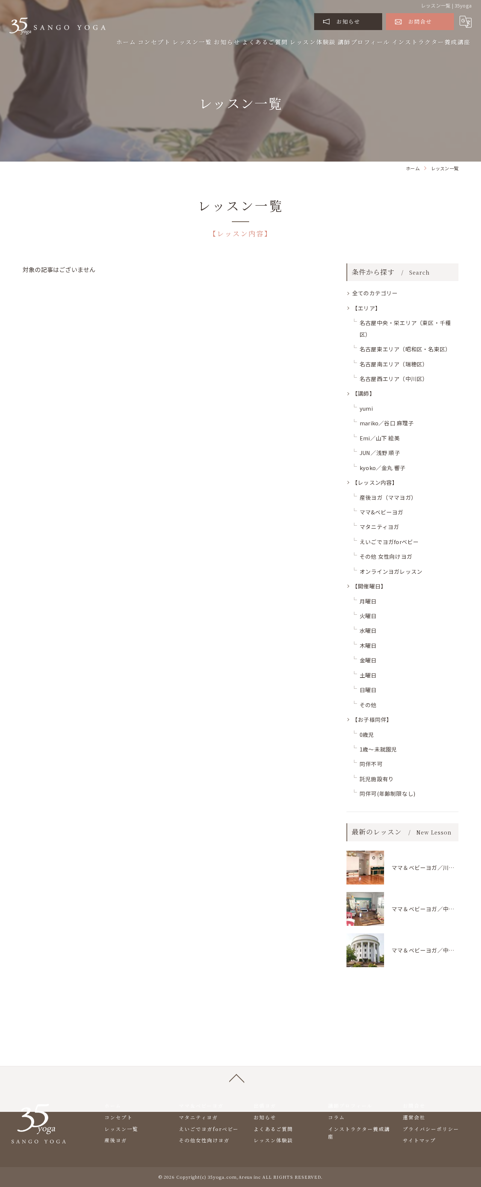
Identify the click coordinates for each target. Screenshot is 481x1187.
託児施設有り (377, 779)
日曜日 (368, 690)
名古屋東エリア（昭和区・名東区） (405, 349)
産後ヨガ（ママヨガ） (388, 497)
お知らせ (348, 21)
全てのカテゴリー (375, 293)
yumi (366, 408)
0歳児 (367, 734)
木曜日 (368, 645)
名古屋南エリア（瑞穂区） (394, 364)
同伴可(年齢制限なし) (387, 793)
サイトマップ (419, 1140)
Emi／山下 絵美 (380, 438)
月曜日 (368, 601)
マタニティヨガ (379, 527)
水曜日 (368, 630)
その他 (368, 705)
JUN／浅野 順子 (380, 453)
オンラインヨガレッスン (391, 571)
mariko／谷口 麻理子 (387, 423)
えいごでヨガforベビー (389, 542)
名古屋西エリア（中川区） (394, 379)
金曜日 (368, 660)
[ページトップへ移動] (236, 1077)
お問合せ (420, 21)
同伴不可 (371, 764)
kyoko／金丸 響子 (382, 468)
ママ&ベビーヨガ (382, 512)
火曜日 (368, 616)
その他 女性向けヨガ (386, 556)
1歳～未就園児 (378, 749)
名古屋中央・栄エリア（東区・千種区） (405, 328)
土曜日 (368, 675)
